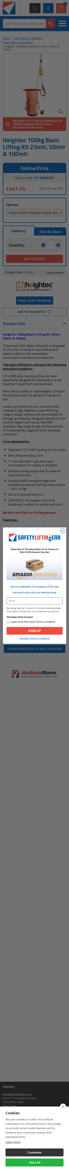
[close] (63, 1107)
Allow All (34, 1162)
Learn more (13, 1142)
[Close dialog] (62, 530)
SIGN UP (34, 630)
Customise (34, 1152)
